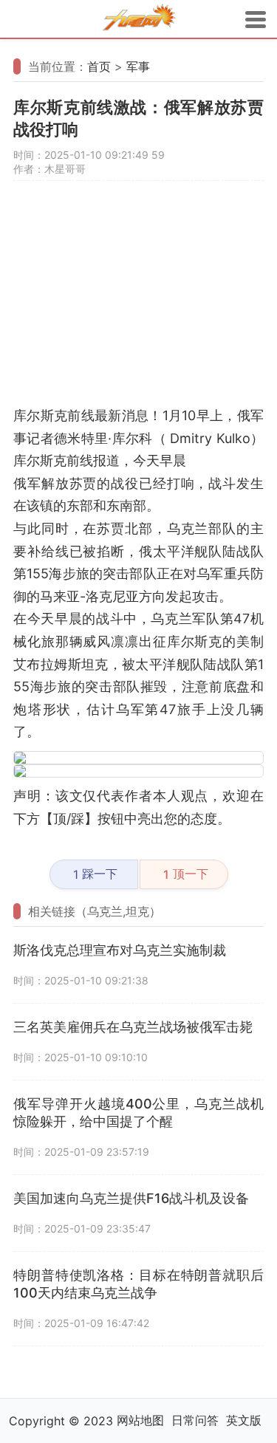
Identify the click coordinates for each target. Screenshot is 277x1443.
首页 (99, 66)
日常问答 (195, 1420)
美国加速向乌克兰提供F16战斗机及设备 (131, 1198)
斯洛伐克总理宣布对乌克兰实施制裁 (119, 950)
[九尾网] (139, 19)
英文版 (243, 1420)
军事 (138, 66)
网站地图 (140, 1420)
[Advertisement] (138, 300)
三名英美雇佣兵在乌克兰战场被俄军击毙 (133, 1027)
